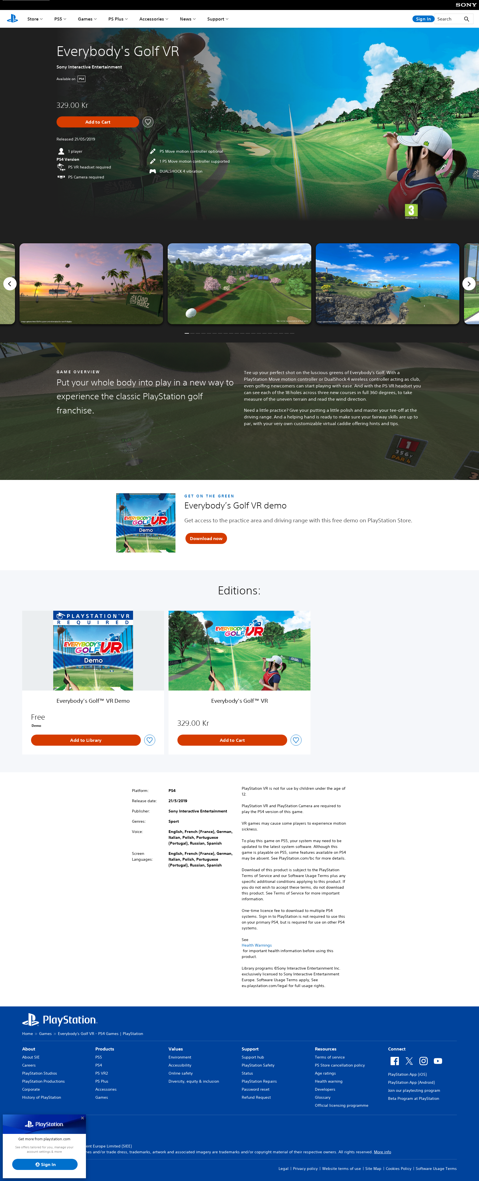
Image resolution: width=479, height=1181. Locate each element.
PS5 (58, 19)
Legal (284, 1168)
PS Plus (116, 19)
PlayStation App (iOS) (407, 1074)
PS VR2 (101, 1073)
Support (215, 19)
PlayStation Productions (43, 1081)
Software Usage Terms (436, 1168)
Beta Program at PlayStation (413, 1098)
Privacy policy (305, 1168)
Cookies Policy (398, 1168)
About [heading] (28, 1049)
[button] (187, 333)
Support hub (253, 1057)
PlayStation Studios (39, 1073)
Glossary (322, 1097)
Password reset (255, 1089)
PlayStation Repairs (259, 1081)
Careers (29, 1065)
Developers (325, 1089)
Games (85, 19)
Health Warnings (257, 945)
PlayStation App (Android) (411, 1082)
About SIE (31, 1057)
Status (247, 1073)
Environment (180, 1057)
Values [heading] (176, 1049)
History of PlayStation (41, 1097)
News (186, 19)
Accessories (151, 19)
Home (27, 1033)
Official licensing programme (341, 1105)
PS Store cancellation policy (340, 1065)
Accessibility (180, 1065)
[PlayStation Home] (12, 18)
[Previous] (10, 283)
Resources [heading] (326, 1049)
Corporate (31, 1089)
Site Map (373, 1168)
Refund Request (256, 1097)
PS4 (98, 1065)
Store (33, 19)
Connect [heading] (397, 1049)
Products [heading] (104, 1049)
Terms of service (330, 1057)
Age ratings (325, 1073)
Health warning (329, 1081)
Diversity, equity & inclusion (194, 1081)
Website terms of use (341, 1168)
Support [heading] (250, 1049)
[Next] (469, 283)
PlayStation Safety (258, 1065)
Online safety (181, 1073)
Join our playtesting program (414, 1090)
